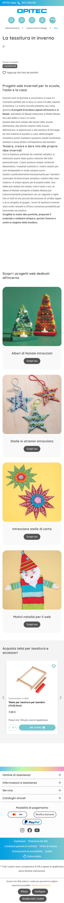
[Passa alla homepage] (32, 11)
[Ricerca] (21, 20)
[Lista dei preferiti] (32, 20)
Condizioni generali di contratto (20, 846)
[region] (32, 697)
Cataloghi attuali (14, 798)
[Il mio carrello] (52, 20)
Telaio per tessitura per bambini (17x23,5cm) (26, 704)
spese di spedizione (53, 866)
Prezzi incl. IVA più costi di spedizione (28, 720)
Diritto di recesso (48, 846)
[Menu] (11, 20)
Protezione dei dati (38, 841)
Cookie (48, 851)
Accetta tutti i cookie (33, 898)
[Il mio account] (42, 20)
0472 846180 (29, 2)
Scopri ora (32, 360)
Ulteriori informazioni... (41, 885)
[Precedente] (3, 697)
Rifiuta (24, 891)
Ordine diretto (34, 856)
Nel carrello (35, 727)
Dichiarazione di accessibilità (27, 851)
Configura (40, 891)
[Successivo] (60, 697)
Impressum (20, 841)
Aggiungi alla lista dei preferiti (22, 72)
